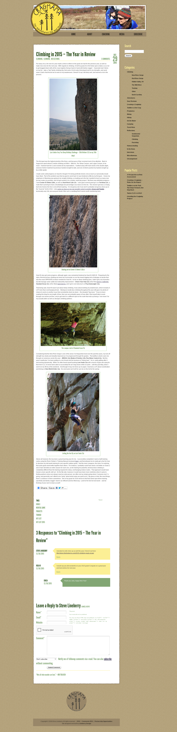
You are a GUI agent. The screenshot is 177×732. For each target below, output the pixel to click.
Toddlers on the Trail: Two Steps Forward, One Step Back (135, 188)
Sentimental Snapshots (136, 135)
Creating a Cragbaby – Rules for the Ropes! (134, 181)
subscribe (108, 659)
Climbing (130, 72)
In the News (131, 149)
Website (39, 622)
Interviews (130, 152)
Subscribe (138, 34)
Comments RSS (87, 721)
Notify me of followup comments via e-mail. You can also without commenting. (74, 661)
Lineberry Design (85, 723)
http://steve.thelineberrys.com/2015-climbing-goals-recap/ (75, 553)
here (76, 461)
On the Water (131, 121)
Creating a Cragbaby (134, 104)
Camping (130, 124)
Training (134, 88)
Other (134, 91)
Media (121, 34)
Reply (58, 557)
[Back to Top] (76, 711)
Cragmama (47, 18)
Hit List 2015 (40, 522)
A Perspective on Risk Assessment (134, 176)
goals (38, 504)
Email (38, 617)
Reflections (131, 130)
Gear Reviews (132, 101)
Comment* (40, 638)
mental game (40, 507)
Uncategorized (132, 159)
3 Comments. (105, 58)
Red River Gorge (137, 78)
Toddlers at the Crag (134, 108)
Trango (38, 514)
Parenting (135, 142)
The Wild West (136, 85)
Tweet (100, 500)
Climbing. (39, 58)
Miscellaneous (132, 155)
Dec (115, 54)
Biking (129, 114)
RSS (78, 721)
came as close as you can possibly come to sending (80, 189)
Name (39, 612)
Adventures (131, 98)
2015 (115, 62)
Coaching (106, 34)
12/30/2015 (40, 553)
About (89, 34)
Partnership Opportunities (103, 721)
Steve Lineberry (41, 550)
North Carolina (137, 95)
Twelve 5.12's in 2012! (134, 193)
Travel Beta (131, 127)
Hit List (38, 518)
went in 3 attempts (102, 282)
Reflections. (55, 58)
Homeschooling (132, 146)
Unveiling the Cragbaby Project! (135, 197)
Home (73, 34)
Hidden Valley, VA (138, 82)
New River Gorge (138, 75)
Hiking (129, 117)
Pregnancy (130, 111)
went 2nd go (62, 284)
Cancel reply (85, 606)
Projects (39, 511)
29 (115, 58)
